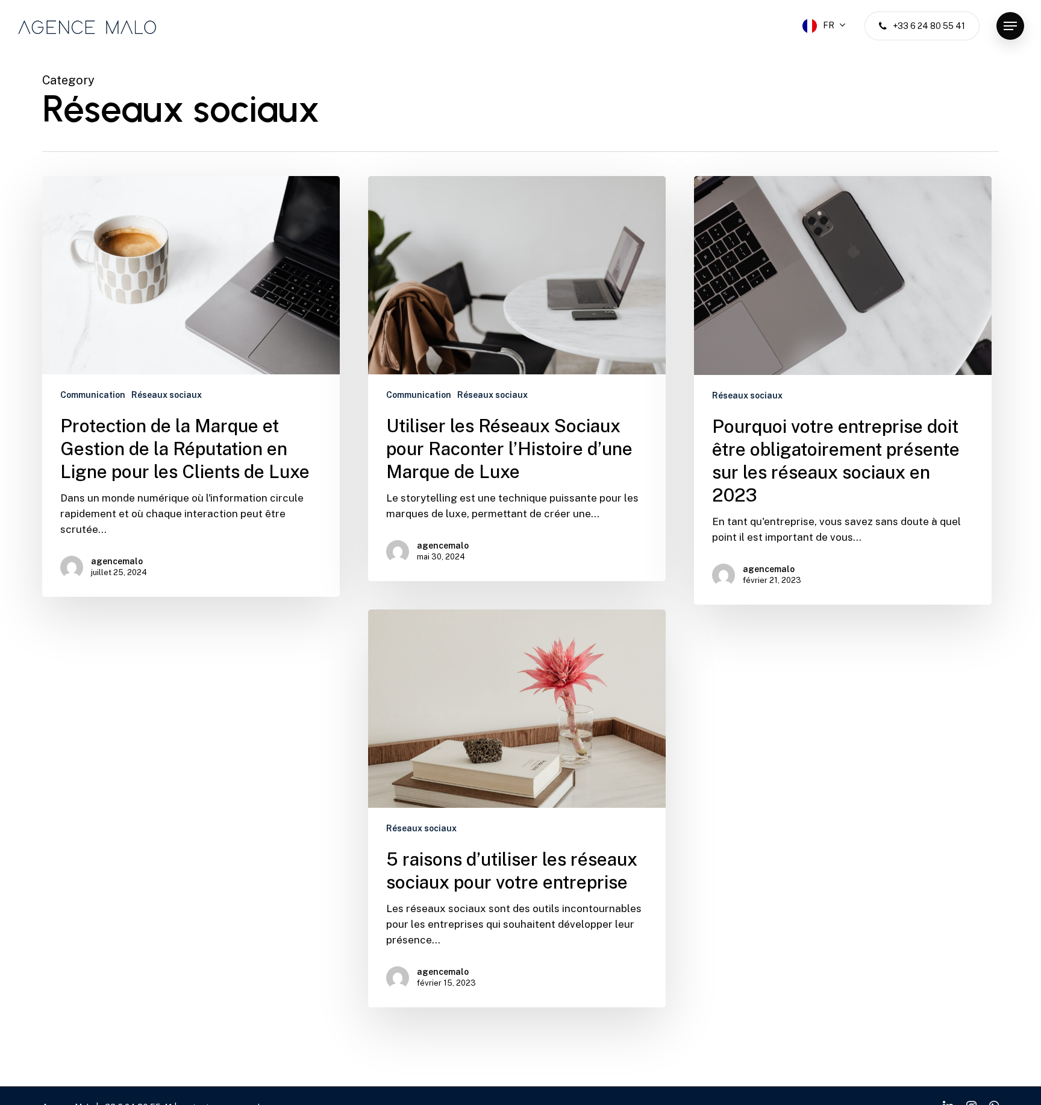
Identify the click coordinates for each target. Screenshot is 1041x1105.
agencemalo (117, 561)
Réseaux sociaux (166, 395)
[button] (1010, 26)
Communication (92, 395)
